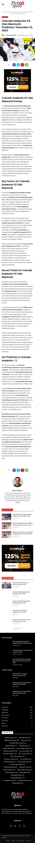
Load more (17, 628)
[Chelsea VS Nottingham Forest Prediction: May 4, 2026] (6, 594)
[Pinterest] (22, 65)
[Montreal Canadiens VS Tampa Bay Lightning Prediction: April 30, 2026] (6, 534)
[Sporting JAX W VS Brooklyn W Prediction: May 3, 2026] (6, 603)
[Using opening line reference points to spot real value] (6, 652)
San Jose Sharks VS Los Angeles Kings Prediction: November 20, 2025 (22, 660)
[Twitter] (18, 65)
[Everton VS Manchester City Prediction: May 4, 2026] (6, 585)
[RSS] (15, 826)
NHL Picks (9, 12)
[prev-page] (3, 541)
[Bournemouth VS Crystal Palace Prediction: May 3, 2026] (6, 694)
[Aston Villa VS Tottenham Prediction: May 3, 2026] (6, 613)
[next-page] (6, 541)
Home (3, 12)
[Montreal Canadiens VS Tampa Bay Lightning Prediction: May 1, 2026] (6, 525)
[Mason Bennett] (3, 35)
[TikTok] (19, 826)
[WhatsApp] (26, 65)
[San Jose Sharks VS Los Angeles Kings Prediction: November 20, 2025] (6, 661)
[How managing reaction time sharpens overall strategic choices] (6, 644)
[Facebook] (14, 65)
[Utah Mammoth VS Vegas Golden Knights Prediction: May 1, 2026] (6, 517)
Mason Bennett (12, 35)
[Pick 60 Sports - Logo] (17, 4)
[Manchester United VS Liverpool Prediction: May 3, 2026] (6, 622)
